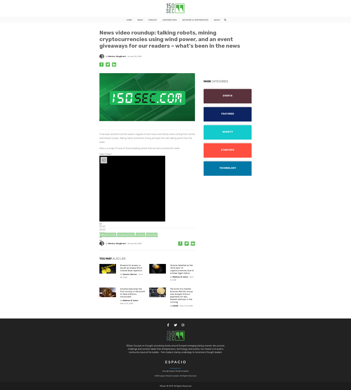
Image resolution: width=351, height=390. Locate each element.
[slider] (102, 229)
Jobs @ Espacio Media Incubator (175, 371)
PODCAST (152, 20)
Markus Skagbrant (117, 56)
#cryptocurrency (126, 235)
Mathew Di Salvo (180, 277)
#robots (140, 235)
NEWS (140, 20)
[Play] (100, 223)
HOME (129, 20)
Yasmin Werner (130, 274)
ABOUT (217, 20)
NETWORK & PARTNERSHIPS (195, 20)
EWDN (175, 306)
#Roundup (151, 235)
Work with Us (175, 368)
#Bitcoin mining (108, 235)
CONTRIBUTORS (169, 20)
